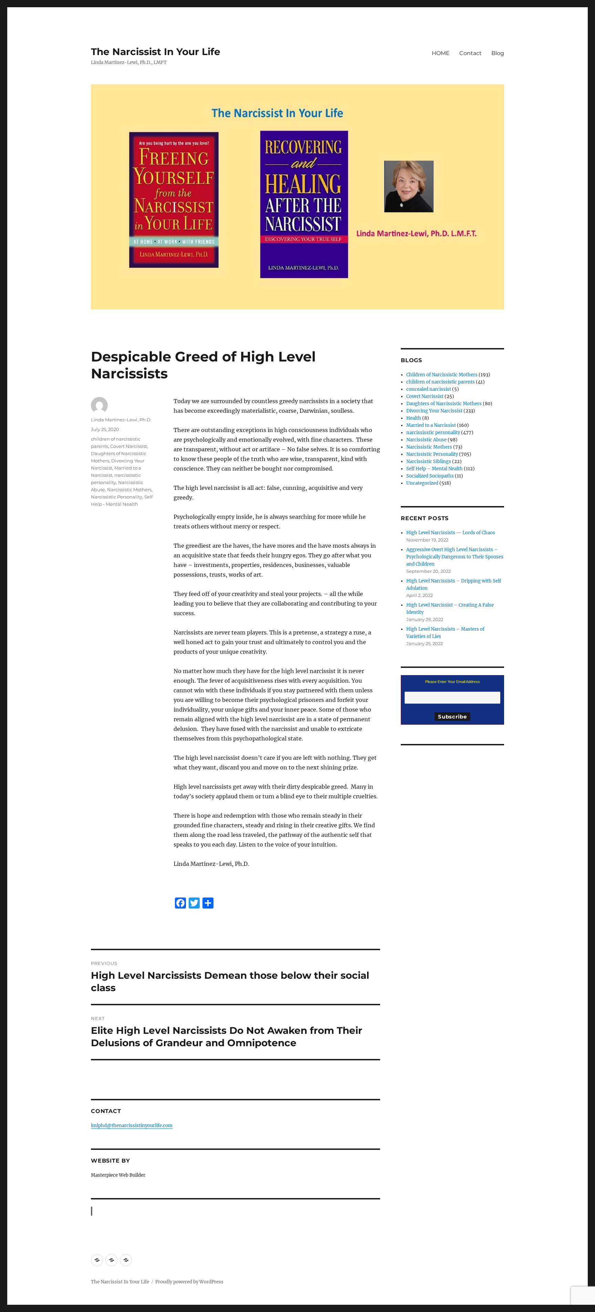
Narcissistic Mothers (129, 489)
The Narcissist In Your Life (155, 51)
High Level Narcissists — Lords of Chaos (450, 533)
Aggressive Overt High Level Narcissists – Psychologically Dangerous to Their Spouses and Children (454, 557)
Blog (497, 53)
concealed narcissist (428, 389)
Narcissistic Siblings (428, 461)
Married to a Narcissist (431, 425)
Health (413, 418)
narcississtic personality (433, 432)
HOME (441, 53)
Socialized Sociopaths (430, 476)
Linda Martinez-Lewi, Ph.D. (121, 419)
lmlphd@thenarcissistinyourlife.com (132, 1126)
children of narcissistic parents (440, 382)
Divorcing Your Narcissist (434, 411)
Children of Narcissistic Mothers (442, 375)
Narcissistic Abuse (426, 440)
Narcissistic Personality (116, 497)
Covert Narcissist (128, 446)
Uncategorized (422, 483)
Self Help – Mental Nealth (434, 469)
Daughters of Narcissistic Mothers (444, 404)
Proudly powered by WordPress (189, 1282)
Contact (470, 53)
